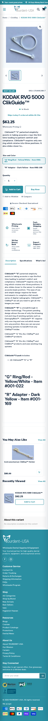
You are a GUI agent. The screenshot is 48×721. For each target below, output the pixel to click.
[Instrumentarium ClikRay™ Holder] (23, 452)
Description (11, 261)
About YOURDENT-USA (13, 644)
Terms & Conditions (11, 656)
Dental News (8, 633)
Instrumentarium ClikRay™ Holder (19, 462)
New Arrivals (8, 602)
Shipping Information (12, 579)
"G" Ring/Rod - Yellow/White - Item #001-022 (22, 161)
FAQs (5, 582)
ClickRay (14, 18)
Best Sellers (8, 605)
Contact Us (8, 570)
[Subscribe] (42, 675)
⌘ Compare (26, 197)
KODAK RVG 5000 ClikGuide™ (28, 493)
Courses (6, 624)
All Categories (9, 596)
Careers (6, 650)
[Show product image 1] (15, 75)
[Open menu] (4, 9)
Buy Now (35, 189)
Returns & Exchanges (12, 576)
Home (5, 18)
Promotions (8, 630)
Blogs (5, 621)
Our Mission (8, 647)
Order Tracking (9, 573)
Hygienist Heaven (10, 611)
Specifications (26, 261)
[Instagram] (11, 559)
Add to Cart (29, 502)
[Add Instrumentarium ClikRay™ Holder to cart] (39, 472)
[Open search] (38, 9)
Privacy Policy (8, 653)
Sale (4, 608)
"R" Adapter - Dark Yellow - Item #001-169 (23, 168)
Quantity (6, 175)
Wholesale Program (11, 585)
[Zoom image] (40, 27)
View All (41, 440)
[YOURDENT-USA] (24, 9)
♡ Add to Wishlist (10, 197)
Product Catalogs (10, 627)
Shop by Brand (9, 599)
